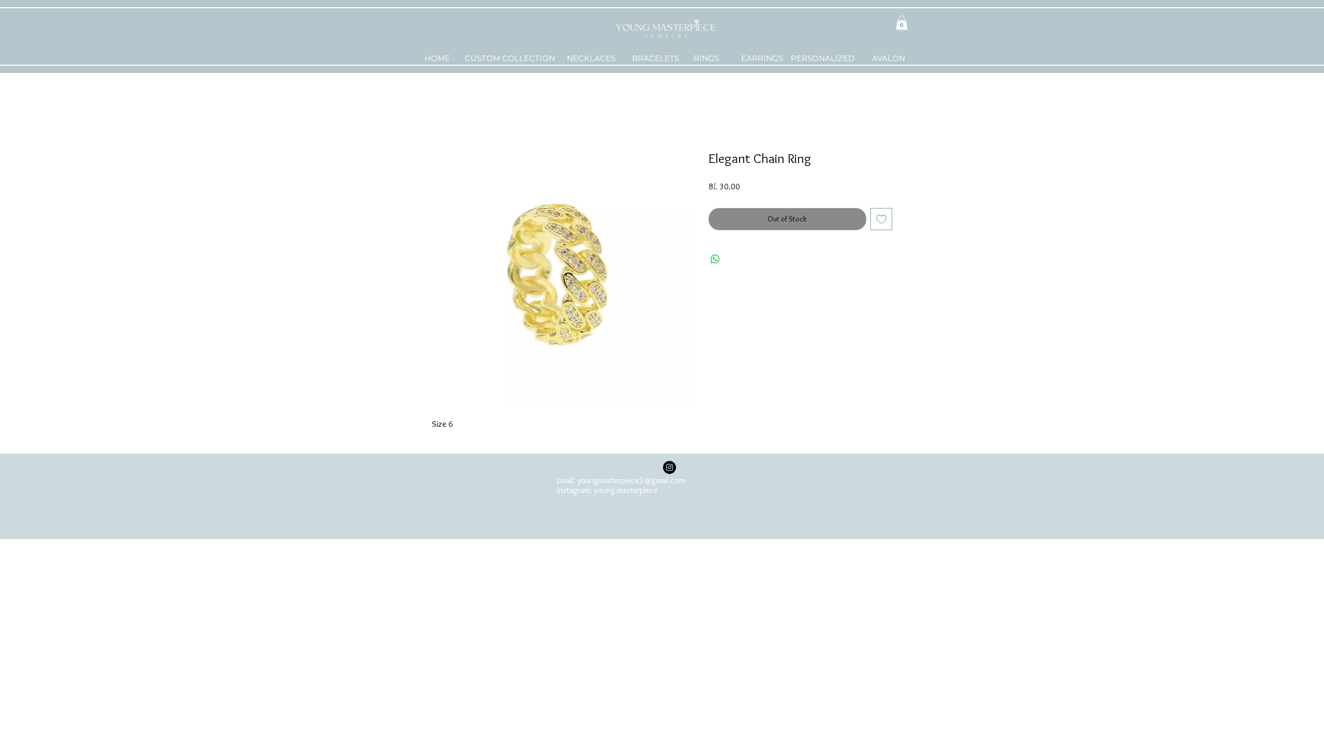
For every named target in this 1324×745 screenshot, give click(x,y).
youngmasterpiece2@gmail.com (631, 480)
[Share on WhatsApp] (715, 259)
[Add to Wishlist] (881, 219)
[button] (902, 22)
